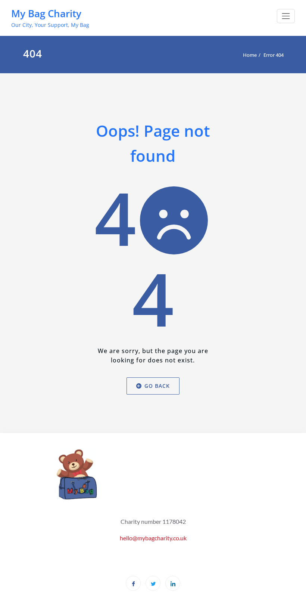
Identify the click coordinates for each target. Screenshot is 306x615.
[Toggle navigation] (286, 16)
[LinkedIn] (172, 583)
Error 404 (273, 55)
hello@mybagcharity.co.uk (153, 537)
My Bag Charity (46, 13)
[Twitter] (153, 583)
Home (250, 55)
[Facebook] (133, 583)
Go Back (157, 385)
